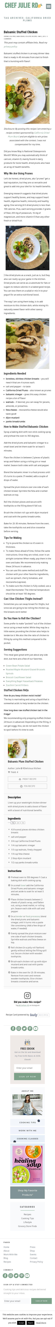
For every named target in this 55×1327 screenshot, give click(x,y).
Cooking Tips (27, 1218)
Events (33, 1254)
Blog (6, 1258)
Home (6, 1247)
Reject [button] (30, 1323)
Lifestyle (27, 1222)
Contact (33, 1258)
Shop (32, 1250)
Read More (41, 1322)
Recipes (27, 1214)
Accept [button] (21, 1323)
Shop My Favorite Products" (27, 1192)
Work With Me (10, 1254)
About (6, 1250)
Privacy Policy (36, 1261)
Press (32, 1247)
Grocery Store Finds (27, 1226)
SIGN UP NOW (41, 1301)
